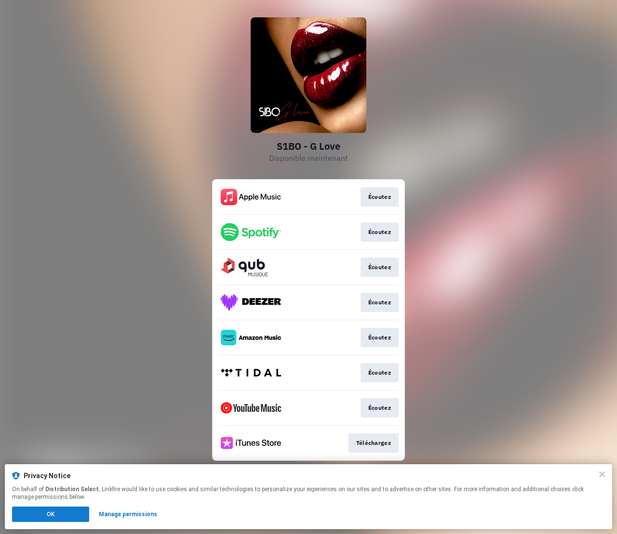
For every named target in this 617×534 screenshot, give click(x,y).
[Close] (602, 474)
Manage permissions (128, 514)
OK (50, 514)
